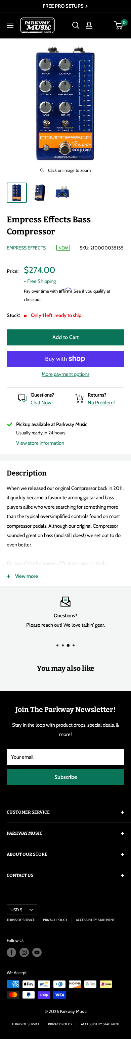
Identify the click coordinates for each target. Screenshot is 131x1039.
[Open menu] (10, 25)
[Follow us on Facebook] (11, 952)
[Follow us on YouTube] (37, 952)
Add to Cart (65, 337)
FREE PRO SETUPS (64, 6)
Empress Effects (26, 248)
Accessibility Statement (95, 920)
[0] (119, 25)
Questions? (42, 395)
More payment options (65, 374)
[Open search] (76, 25)
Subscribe (65, 777)
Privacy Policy (55, 920)
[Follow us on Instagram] (24, 952)
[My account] (89, 25)
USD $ (16, 909)
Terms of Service (21, 920)
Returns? (97, 395)
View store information (40, 443)
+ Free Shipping (40, 281)
